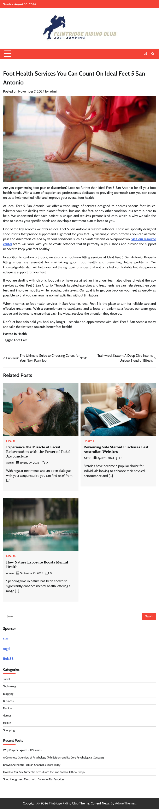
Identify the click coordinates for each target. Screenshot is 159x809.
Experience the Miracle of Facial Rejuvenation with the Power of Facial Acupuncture (38, 452)
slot (5, 639)
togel (6, 649)
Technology (10, 686)
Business (8, 701)
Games (7, 715)
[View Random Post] (145, 54)
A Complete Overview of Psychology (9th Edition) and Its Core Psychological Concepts (53, 757)
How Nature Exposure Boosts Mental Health (37, 564)
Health (22, 334)
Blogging (8, 693)
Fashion (7, 708)
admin (53, 91)
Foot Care (21, 340)
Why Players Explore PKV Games (22, 750)
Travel (6, 679)
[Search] (153, 54)
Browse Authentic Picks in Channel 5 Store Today (31, 764)
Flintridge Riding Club (63, 803)
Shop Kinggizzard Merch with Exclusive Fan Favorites (33, 779)
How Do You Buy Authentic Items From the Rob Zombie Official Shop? (44, 772)
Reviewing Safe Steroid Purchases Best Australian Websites (116, 449)
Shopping (9, 730)
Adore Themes (125, 803)
